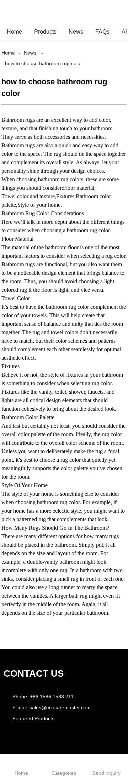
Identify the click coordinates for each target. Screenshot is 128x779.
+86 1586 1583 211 (52, 696)
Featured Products (33, 718)
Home (14, 32)
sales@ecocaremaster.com (60, 707)
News (76, 32)
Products (45, 32)
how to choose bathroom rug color (43, 63)
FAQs (102, 32)
